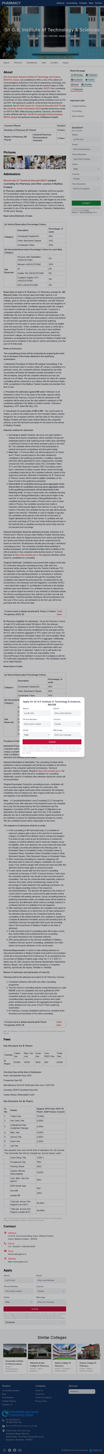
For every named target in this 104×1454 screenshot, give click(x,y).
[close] (81, 700)
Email (56, 708)
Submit (52, 742)
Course (57, 719)
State (25, 730)
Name (26, 708)
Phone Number (30, 719)
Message (58, 730)
